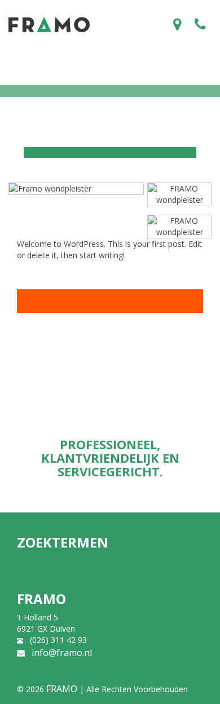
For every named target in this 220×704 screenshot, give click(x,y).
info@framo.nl (62, 652)
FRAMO (62, 689)
